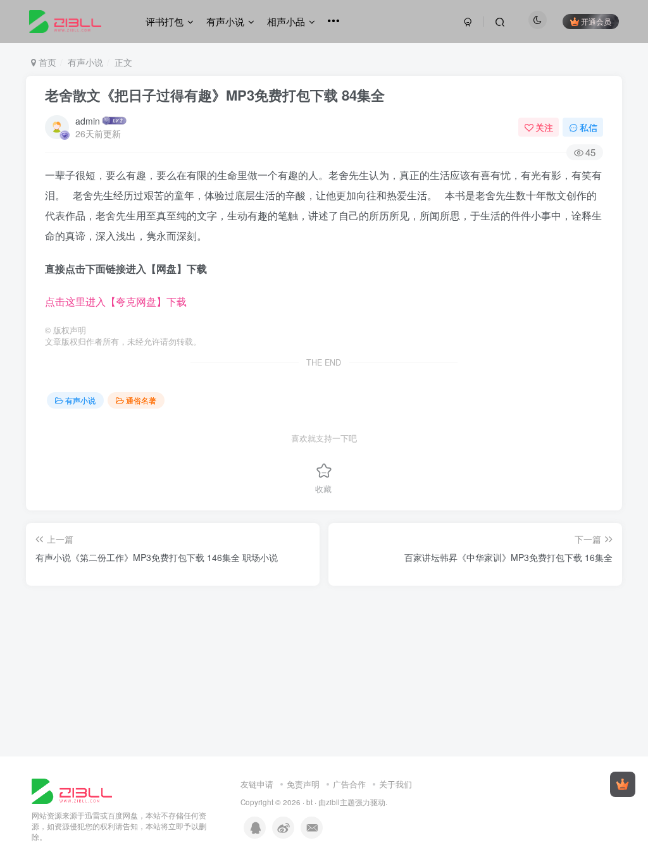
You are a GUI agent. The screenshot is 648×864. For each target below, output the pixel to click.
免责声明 (303, 784)
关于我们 (395, 784)
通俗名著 (141, 400)
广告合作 (349, 784)
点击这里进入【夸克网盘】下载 (116, 301)
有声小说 (85, 62)
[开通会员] (622, 784)
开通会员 (596, 21)
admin (87, 120)
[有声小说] (72, 790)
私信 (588, 127)
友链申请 (256, 784)
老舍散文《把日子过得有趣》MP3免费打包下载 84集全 (215, 95)
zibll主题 (340, 802)
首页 (46, 62)
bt (309, 802)
